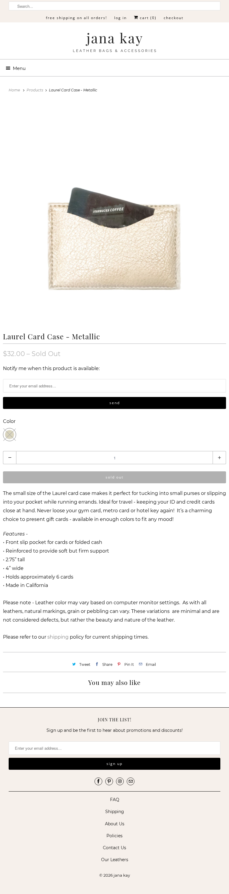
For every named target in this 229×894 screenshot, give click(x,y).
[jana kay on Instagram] (120, 781)
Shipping (114, 811)
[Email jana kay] (130, 781)
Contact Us (114, 847)
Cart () (147, 17)
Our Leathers (114, 859)
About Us (114, 823)
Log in (120, 17)
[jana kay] (114, 43)
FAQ (114, 799)
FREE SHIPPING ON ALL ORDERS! (76, 17)
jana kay (122, 875)
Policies (114, 835)
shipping (58, 637)
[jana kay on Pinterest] (109, 781)
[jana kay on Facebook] (98, 781)
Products (35, 90)
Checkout (173, 17)
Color (9, 421)
